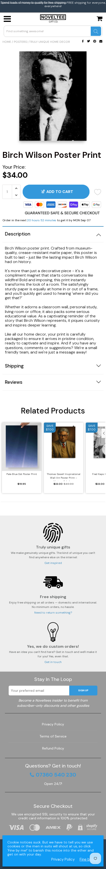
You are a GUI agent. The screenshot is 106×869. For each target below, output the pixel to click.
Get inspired (53, 563)
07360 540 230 (56, 775)
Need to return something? (53, 613)
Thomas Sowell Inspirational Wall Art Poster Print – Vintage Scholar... (63, 476)
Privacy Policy (53, 724)
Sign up (83, 690)
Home (6, 42)
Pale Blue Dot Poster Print (21, 474)
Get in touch (53, 662)
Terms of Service (53, 736)
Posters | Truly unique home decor (42, 42)
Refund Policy (53, 748)
